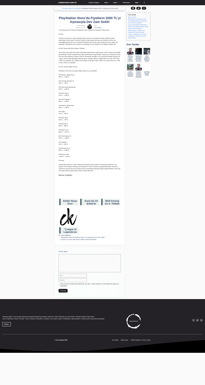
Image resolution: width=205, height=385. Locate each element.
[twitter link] (197, 320)
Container (46, 319)
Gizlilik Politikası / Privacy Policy (140, 340)
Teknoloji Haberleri (81, 316)
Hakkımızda (124, 340)
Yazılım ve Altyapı (94, 2)
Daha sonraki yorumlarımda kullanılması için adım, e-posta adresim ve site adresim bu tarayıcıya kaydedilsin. (89, 285)
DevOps (21, 319)
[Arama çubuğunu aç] (144, 2)
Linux (51, 319)
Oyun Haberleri (77, 8)
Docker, (16, 319)
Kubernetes (10, 319)
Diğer (136, 2)
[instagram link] (193, 320)
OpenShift (40, 319)
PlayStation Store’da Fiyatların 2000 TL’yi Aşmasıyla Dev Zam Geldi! (83, 237)
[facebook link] (201, 320)
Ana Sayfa (115, 340)
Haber (106, 2)
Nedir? (115, 2)
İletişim (6, 324)
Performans (126, 2)
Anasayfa (64, 8)
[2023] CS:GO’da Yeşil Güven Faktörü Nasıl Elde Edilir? (79, 239)
